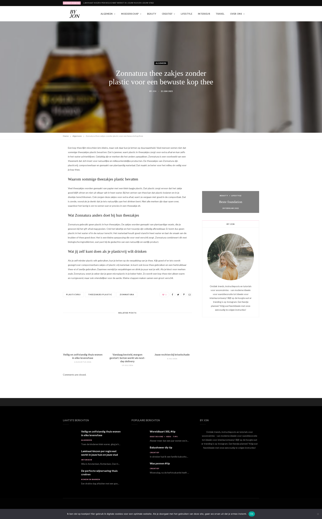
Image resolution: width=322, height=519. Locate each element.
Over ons (236, 13)
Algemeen (107, 13)
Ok (251, 513)
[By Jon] (76, 13)
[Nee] (317, 514)
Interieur (204, 13)
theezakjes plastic (100, 294)
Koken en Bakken (90, 479)
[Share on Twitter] (47, 167)
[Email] (47, 193)
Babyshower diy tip (161, 447)
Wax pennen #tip (160, 463)
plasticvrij (73, 294)
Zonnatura (127, 294)
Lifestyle (186, 13)
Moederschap (130, 13)
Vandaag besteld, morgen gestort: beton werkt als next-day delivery (127, 358)
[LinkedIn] (47, 184)
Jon (154, 91)
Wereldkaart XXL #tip (162, 431)
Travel (220, 13)
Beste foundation (230, 202)
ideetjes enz (156, 436)
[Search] (256, 13)
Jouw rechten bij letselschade (172, 354)
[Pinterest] (47, 176)
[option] (230, 179)
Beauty (151, 13)
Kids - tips (172, 436)
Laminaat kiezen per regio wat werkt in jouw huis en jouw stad (118, 3)
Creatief (167, 13)
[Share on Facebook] (47, 159)
